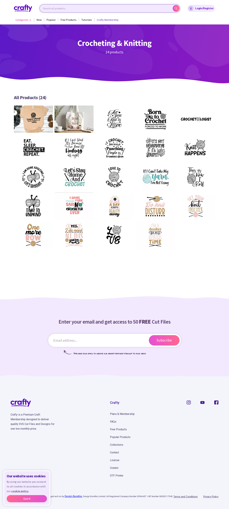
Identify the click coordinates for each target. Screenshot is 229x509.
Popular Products (120, 437)
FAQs (113, 421)
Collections (116, 444)
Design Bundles (73, 496)
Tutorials (86, 19)
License (114, 460)
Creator (114, 467)
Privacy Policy (210, 496)
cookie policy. (20, 491)
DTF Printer (116, 475)
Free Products (68, 19)
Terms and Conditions (185, 496)
